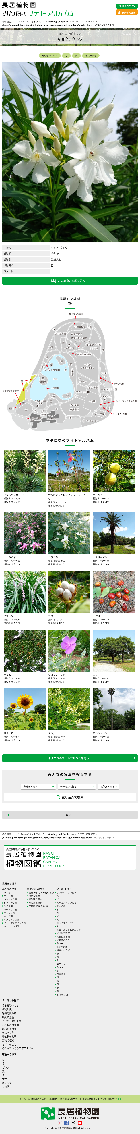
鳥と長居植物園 (10, 1025)
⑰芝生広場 (62, 946)
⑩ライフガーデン (65, 923)
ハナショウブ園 (11, 926)
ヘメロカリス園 (11, 919)
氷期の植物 (34, 895)
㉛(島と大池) (63, 994)
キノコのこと (9, 1044)
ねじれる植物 (9, 1029)
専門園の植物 (9, 889)
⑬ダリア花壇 (63, 933)
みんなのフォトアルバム (33, 21)
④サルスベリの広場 (66, 902)
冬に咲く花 (8, 1032)
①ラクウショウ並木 (66, 892)
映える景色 (90, 55)
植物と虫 (7, 1009)
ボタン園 (8, 895)
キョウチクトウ (59, 247)
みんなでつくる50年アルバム (17, 1048)
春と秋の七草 (9, 1036)
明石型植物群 (35, 902)
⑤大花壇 (61, 906)
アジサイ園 (9, 913)
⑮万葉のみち (63, 940)
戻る (68, 815)
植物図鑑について (37, 1099)
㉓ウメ (60, 967)
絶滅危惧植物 (9, 1013)
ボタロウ (55, 253)
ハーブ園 (8, 916)
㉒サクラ (61, 963)
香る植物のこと (10, 1005)
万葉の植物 (8, 1040)
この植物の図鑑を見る (71, 281)
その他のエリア (49, 55)
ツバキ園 (8, 906)
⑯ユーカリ (62, 943)
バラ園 (7, 892)
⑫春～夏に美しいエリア (69, 930)
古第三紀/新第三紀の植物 (41, 892)
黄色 (4, 1079)
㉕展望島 (61, 974)
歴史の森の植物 (35, 889)
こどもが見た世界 (11, 1021)
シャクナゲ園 (10, 902)
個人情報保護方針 (69, 1099)
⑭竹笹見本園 (63, 936)
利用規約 (53, 1099)
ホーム (22, 1099)
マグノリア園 (10, 909)
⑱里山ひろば (63, 950)
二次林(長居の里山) (38, 906)
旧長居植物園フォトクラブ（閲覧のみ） (98, 1099)
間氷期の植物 (35, 899)
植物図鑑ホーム (10, 21)
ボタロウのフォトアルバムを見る (68, 758)
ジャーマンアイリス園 (15, 923)
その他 (5, 1086)
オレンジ (7, 1083)
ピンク (5, 1067)
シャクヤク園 (10, 899)
